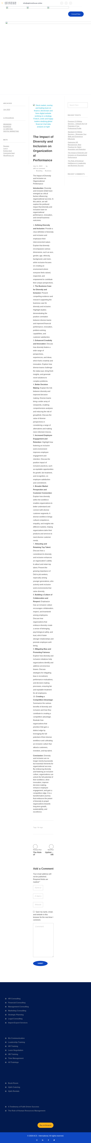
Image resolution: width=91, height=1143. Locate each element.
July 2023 (6, 109)
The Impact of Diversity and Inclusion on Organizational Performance (77, 155)
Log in (5, 148)
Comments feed (9, 153)
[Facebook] (61, 3)
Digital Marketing (11, 131)
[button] (82, 57)
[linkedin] (66, 3)
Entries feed (7, 151)
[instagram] (70, 3)
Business (48, 171)
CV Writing (8, 129)
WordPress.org (8, 155)
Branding (39, 171)
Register (6, 146)
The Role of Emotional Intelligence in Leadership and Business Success (77, 163)
